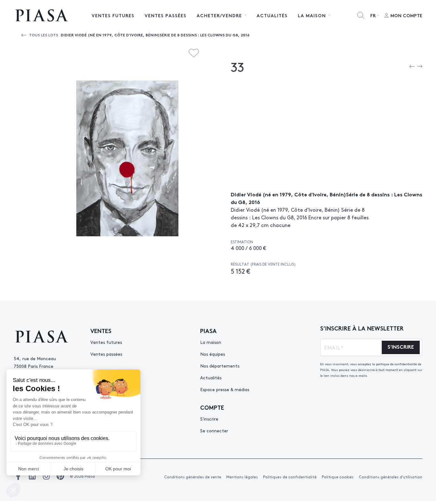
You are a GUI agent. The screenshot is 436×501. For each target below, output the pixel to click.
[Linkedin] (32, 476)
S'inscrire (209, 418)
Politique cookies (338, 476)
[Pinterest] (60, 476)
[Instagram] (46, 476)
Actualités (272, 15)
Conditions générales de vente (192, 476)
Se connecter (214, 430)
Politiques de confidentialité (290, 476)
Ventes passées (165, 15)
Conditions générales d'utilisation (390, 476)
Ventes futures (113, 15)
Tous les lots (43, 34)
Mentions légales (242, 476)
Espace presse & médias (224, 389)
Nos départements (219, 365)
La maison (210, 342)
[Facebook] (18, 476)
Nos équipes (212, 354)
